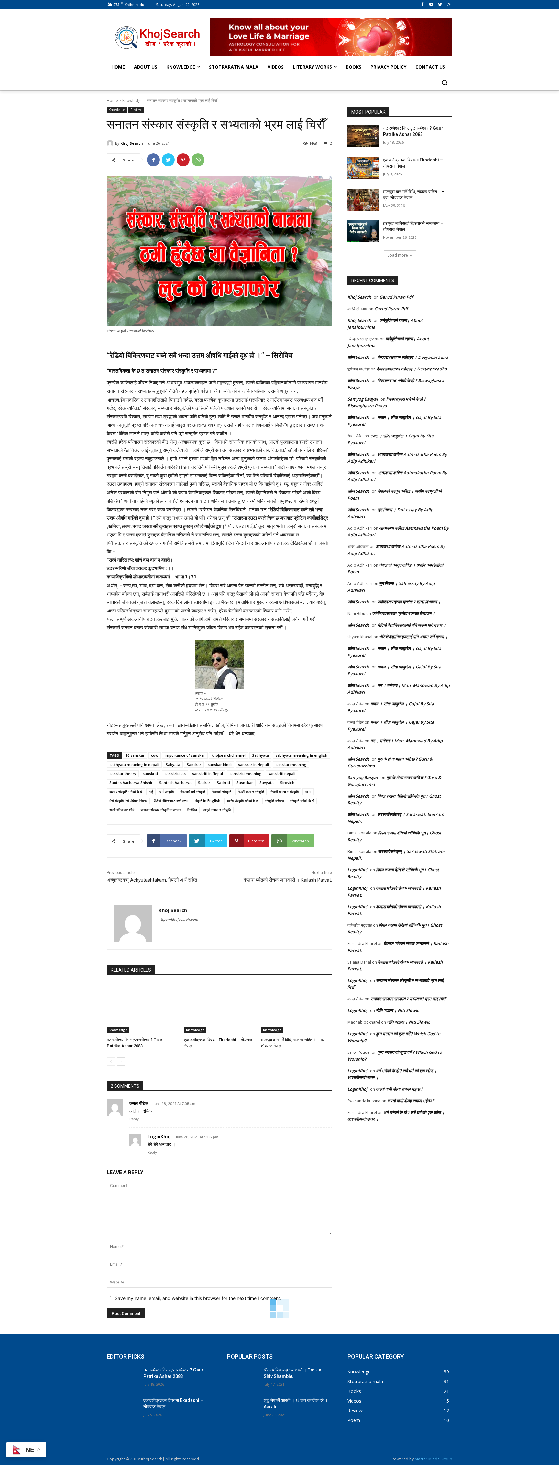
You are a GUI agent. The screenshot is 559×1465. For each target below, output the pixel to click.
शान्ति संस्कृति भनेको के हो (242, 800)
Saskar (204, 782)
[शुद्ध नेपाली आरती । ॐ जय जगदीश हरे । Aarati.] (242, 1408)
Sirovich (287, 782)
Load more (398, 255)
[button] (444, 82)
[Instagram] (448, 4)
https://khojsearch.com (178, 919)
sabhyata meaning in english (301, 755)
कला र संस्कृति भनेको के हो (125, 791)
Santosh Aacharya (175, 782)
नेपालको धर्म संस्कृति (192, 791)
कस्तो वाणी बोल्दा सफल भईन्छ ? (399, 1089)
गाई (151, 791)
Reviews (136, 109)
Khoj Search (131, 143)
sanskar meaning (291, 764)
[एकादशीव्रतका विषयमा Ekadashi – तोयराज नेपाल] (219, 1008)
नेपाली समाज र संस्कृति (284, 791)
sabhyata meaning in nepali (134, 764)
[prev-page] (111, 1061)
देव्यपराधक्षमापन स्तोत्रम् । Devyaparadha (413, 357)
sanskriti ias (175, 773)
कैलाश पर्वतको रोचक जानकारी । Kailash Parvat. (288, 880)
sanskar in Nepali (253, 764)
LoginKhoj (159, 1136)
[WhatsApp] (198, 159)
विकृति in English (207, 800)
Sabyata (173, 764)
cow (154, 755)
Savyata (266, 782)
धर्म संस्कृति (166, 791)
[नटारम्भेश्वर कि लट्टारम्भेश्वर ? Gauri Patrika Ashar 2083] (142, 1008)
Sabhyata (260, 755)
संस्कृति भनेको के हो (302, 800)
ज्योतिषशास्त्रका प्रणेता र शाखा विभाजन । (409, 602)
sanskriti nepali (281, 773)
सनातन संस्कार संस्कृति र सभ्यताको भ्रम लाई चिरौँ (407, 999)
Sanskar (194, 764)
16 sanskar (135, 755)
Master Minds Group (433, 1459)
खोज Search (358, 357)
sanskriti (150, 773)
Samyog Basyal (362, 399)
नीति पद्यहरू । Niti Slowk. (397, 1010)
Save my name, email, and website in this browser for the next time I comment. (198, 1298)
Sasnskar (244, 782)
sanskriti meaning (245, 773)
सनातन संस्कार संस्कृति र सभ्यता (161, 809)
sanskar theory (122, 773)
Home (112, 100)
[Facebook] (422, 4)
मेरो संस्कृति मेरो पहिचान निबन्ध (128, 800)
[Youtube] (431, 4)
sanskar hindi (220, 764)
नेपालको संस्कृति (221, 791)
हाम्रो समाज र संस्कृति (217, 809)
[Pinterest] (183, 159)
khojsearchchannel (229, 755)
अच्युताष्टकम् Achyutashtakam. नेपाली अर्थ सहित (152, 880)
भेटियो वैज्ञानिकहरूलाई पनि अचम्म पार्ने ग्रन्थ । (412, 625)
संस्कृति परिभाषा (274, 800)
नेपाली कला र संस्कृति (251, 791)
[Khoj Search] (111, 143)
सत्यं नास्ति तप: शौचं (121, 809)
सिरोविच (192, 809)
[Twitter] (440, 4)
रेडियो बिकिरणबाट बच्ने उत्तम (171, 800)
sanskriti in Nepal (207, 773)
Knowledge (132, 100)
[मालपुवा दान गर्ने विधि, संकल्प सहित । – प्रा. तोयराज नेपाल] (296, 1008)
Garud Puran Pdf (396, 297)
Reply (134, 1119)
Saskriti (223, 782)
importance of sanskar (185, 755)
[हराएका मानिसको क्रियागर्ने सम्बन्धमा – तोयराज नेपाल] (363, 231)
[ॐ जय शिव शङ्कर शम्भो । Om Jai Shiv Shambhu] (242, 1378)
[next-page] (121, 1061)
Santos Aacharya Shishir (131, 782)
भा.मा (308, 791)
